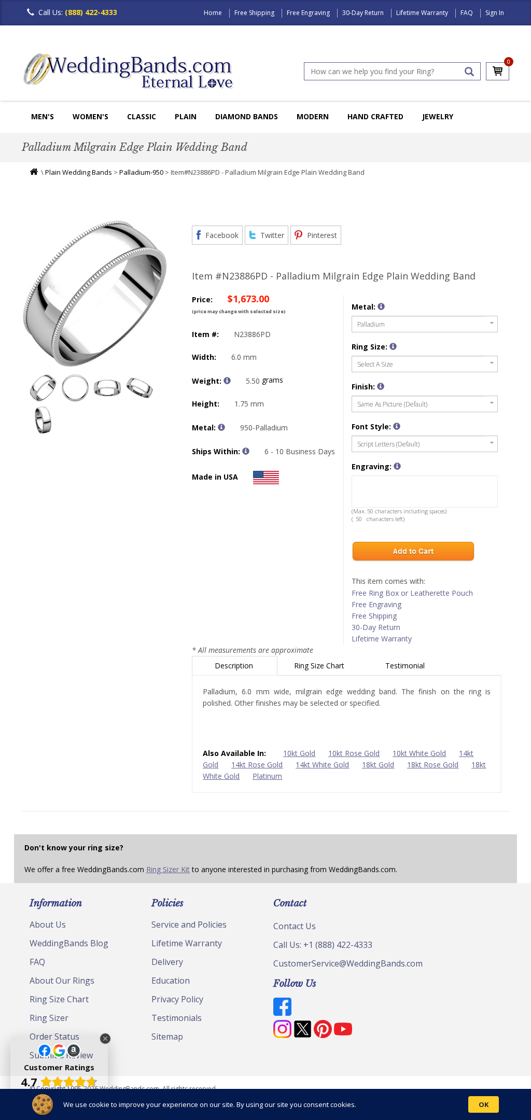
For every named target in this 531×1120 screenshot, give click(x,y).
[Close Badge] (105, 1038)
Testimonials (176, 1018)
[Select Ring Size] (393, 346)
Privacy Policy (177, 999)
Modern (313, 116)
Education (170, 980)
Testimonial (406, 665)
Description (235, 665)
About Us (48, 924)
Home (213, 12)
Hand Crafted (375, 116)
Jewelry (437, 116)
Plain (186, 116)
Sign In (494, 12)
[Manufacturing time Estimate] (245, 451)
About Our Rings (62, 980)
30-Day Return (363, 12)
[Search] (469, 71)
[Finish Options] (380, 386)
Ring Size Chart (320, 665)
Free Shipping (254, 12)
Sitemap (167, 1036)
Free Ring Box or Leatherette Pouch (412, 593)
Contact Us (294, 926)
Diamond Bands (246, 116)
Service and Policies (189, 924)
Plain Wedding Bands (78, 172)
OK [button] (483, 1104)
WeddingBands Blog (69, 943)
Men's (42, 116)
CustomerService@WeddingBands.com (348, 963)
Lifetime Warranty (422, 12)
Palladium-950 (141, 172)
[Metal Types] (221, 427)
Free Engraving (308, 12)
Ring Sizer (49, 1018)
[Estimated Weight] (227, 380)
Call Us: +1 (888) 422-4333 (322, 944)
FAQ (466, 12)
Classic (141, 116)
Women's (90, 116)
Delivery (167, 962)
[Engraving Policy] (396, 426)
